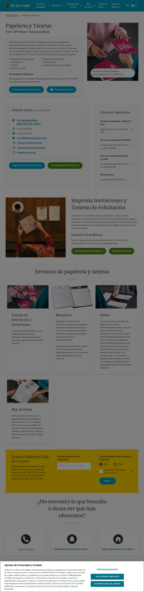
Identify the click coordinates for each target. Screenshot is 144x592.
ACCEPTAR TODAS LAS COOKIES (107, 584)
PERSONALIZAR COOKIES (107, 570)
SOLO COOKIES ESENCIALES (107, 577)
